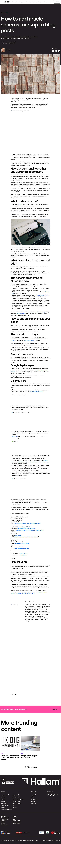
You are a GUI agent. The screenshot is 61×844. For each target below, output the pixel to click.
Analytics (3, 807)
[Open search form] (51, 2)
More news (32, 767)
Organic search (16, 797)
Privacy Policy (4, 840)
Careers (33, 801)
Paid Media (3, 797)
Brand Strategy (16, 794)
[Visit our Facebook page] (48, 794)
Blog (2, 13)
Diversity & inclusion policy (28, 840)
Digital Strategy (16, 795)
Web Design (3, 803)
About (32, 797)
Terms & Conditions (12, 840)
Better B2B (33, 803)
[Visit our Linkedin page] (54, 794)
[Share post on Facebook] (53, 51)
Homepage (33, 794)
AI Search (3, 799)
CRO (14, 805)
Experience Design (5, 805)
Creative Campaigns (5, 794)
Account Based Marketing (18, 799)
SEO (6, 13)
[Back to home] (5, 2)
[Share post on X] (59, 51)
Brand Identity (4, 795)
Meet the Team (34, 799)
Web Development (17, 803)
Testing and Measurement (6, 809)
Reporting (15, 807)
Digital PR (3, 801)
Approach (33, 795)
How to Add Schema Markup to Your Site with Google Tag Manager (10, 757)
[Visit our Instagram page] (51, 794)
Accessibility (19, 840)
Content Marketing (17, 801)
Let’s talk (57, 2)
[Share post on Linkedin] (56, 51)
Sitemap (36, 840)
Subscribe (54, 709)
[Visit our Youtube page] (56, 794)
